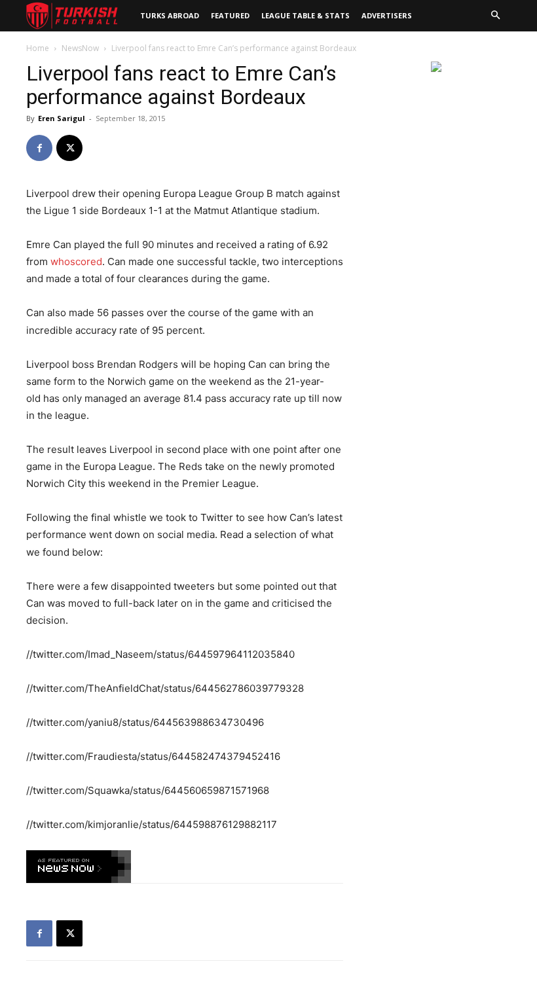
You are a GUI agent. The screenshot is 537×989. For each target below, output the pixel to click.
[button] (495, 15)
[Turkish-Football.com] (72, 16)
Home (37, 48)
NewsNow (80, 48)
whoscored (76, 261)
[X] (69, 148)
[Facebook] (39, 148)
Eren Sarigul (61, 118)
